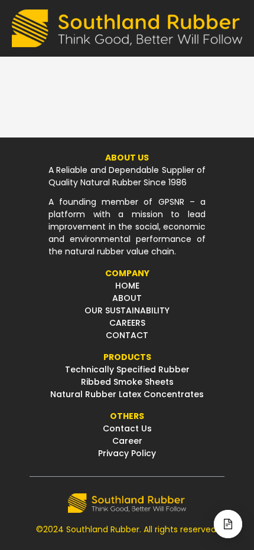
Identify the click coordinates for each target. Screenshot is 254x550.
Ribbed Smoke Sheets (127, 382)
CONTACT (127, 335)
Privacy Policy (127, 453)
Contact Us (127, 428)
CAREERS (127, 323)
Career (127, 441)
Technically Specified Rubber (127, 369)
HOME (127, 286)
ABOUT (127, 298)
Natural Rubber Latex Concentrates (127, 394)
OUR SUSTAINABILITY (127, 310)
